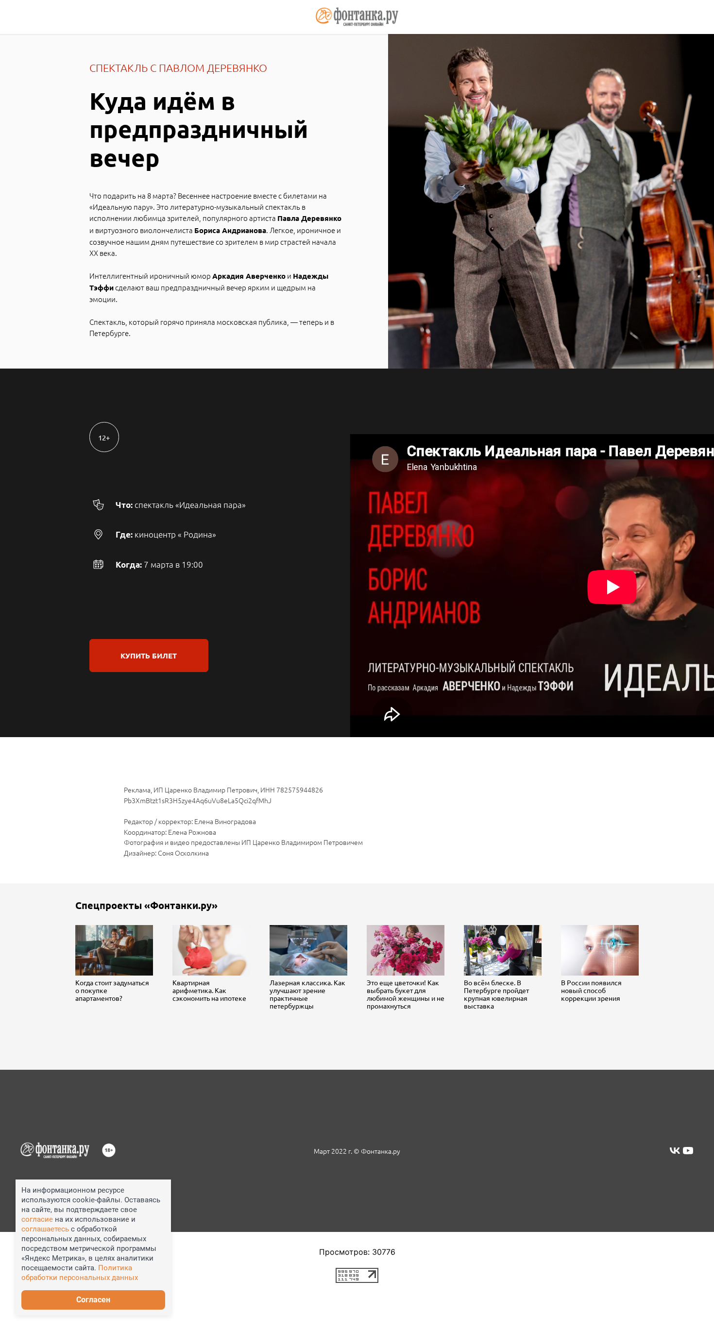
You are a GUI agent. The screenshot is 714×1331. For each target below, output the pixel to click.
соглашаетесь (46, 1229)
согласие (37, 1219)
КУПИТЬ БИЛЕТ (148, 655)
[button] (357, 1044)
